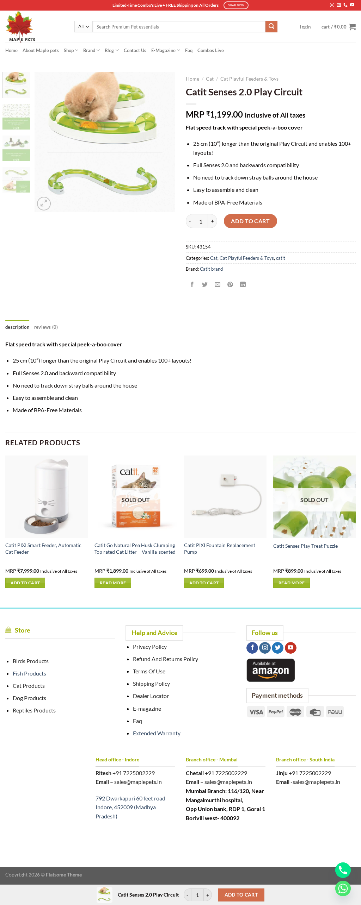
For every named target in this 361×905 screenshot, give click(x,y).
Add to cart (250, 221)
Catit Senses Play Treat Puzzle (305, 546)
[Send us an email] (339, 5)
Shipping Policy (151, 683)
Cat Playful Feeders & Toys (249, 79)
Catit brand (211, 269)
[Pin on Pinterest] (230, 284)
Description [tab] (17, 327)
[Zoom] (44, 203)
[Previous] (46, 142)
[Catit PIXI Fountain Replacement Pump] (225, 496)
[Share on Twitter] (205, 284)
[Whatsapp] (343, 888)
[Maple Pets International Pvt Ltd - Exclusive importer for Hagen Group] (34, 27)
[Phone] (343, 870)
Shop (69, 50)
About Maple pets (41, 50)
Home (11, 50)
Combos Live (210, 50)
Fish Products (29, 673)
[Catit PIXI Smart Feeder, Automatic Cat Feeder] (46, 496)
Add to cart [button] (25, 582)
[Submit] (271, 27)
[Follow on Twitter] (277, 648)
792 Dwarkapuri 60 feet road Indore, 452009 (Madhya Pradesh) (130, 807)
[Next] (163, 142)
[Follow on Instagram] (332, 5)
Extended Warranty (156, 733)
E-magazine (147, 708)
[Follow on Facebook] (252, 648)
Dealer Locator (151, 695)
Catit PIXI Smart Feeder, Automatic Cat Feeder (43, 548)
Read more (113, 582)
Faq (188, 50)
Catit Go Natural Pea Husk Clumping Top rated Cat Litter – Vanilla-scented (135, 548)
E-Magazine (163, 50)
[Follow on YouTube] (352, 5)
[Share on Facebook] (192, 284)
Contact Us (135, 50)
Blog (109, 50)
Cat (210, 79)
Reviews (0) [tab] (46, 327)
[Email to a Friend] (218, 284)
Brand (89, 50)
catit (280, 258)
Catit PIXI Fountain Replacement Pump (219, 548)
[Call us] (345, 5)
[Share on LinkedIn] (243, 284)
